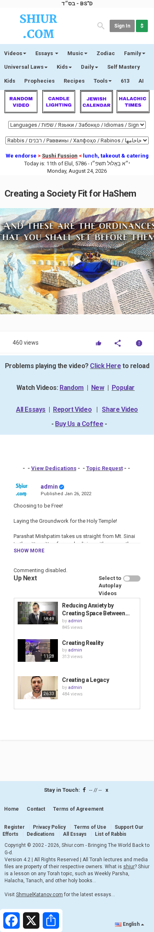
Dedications (41, 834)
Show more (29, 551)
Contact (36, 809)
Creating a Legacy (85, 680)
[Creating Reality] (38, 650)
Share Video (120, 409)
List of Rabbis (110, 834)
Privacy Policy (49, 827)
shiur (129, 866)
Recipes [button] (74, 81)
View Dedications (53, 468)
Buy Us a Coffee (79, 424)
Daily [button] (87, 67)
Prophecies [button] (39, 81)
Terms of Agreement (78, 809)
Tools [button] (101, 81)
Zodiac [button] (106, 53)
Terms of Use (90, 827)
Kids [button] (62, 67)
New (97, 388)
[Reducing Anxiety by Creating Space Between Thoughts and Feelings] (38, 613)
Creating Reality (82, 643)
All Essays (31, 409)
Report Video (72, 409)
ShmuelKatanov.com (39, 894)
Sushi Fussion (60, 156)
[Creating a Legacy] (38, 687)
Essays (44, 53)
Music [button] (75, 53)
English (131, 924)
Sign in (122, 26)
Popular (123, 388)
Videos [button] (13, 53)
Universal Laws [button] (24, 67)
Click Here (105, 366)
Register (14, 827)
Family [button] (132, 53)
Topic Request (104, 468)
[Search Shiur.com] (101, 25)
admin (49, 486)
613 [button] (125, 81)
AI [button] (141, 81)
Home (11, 809)
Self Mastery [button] (123, 67)
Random (72, 388)
